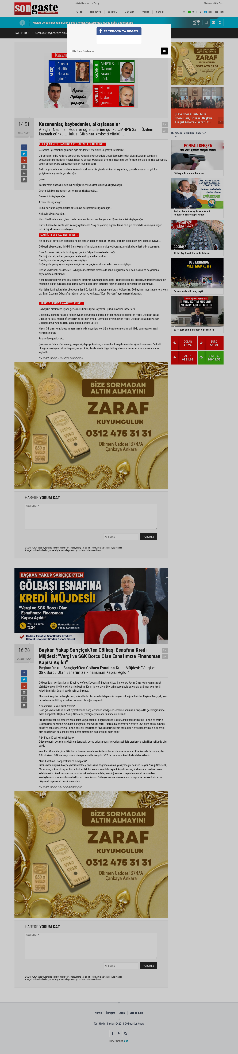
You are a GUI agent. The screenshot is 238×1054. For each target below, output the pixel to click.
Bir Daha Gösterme (83, 51)
